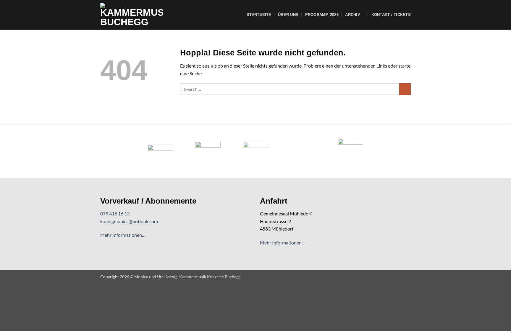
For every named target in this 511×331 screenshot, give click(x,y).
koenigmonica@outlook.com (129, 221)
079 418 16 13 (115, 213)
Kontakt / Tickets (391, 14)
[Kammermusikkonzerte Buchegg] (131, 15)
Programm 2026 (322, 14)
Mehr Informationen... (122, 235)
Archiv (352, 14)
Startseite (259, 14)
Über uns (288, 14)
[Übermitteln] (405, 89)
